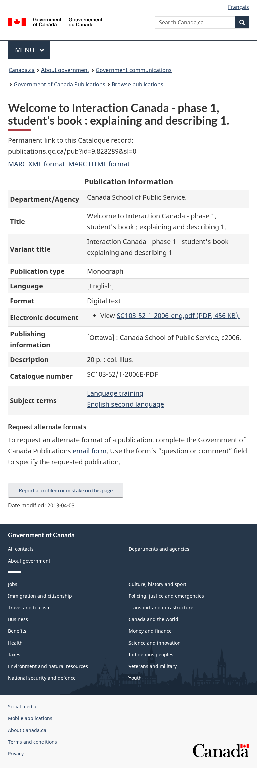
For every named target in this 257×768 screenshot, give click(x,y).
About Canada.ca (27, 730)
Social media (22, 706)
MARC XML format (36, 163)
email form (90, 450)
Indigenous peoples (150, 654)
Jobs (12, 584)
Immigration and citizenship (40, 596)
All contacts (21, 549)
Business (18, 619)
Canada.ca (22, 70)
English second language (125, 404)
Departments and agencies (158, 549)
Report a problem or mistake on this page (66, 490)
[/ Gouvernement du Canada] (55, 21)
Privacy (16, 753)
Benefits (17, 631)
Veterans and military (152, 666)
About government (65, 70)
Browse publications (137, 84)
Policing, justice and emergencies (166, 596)
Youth (135, 678)
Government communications (134, 70)
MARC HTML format (99, 163)
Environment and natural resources (48, 666)
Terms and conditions (32, 742)
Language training (115, 393)
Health (15, 642)
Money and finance (150, 631)
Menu (25, 49)
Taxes (14, 654)
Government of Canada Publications (59, 84)
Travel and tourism (29, 607)
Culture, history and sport (157, 584)
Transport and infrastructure (160, 607)
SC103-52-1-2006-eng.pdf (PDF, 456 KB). (178, 315)
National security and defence (42, 678)
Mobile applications (30, 718)
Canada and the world (153, 619)
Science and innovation (154, 642)
